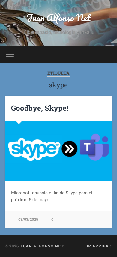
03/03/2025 (28, 219)
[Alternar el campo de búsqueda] (107, 54)
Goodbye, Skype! (39, 108)
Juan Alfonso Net (58, 17)
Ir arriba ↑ (99, 246)
